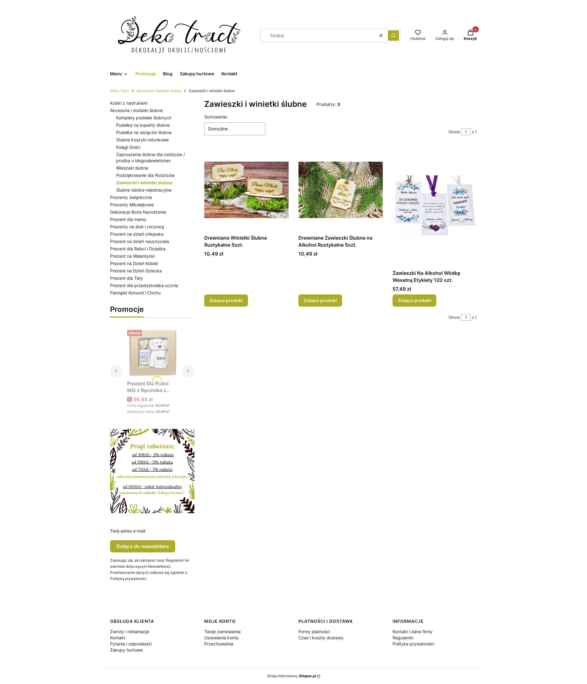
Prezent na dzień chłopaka (137, 234)
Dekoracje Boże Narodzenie (138, 212)
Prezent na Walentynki (132, 256)
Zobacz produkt (226, 300)
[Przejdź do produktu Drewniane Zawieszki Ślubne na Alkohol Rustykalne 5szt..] (340, 190)
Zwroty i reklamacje (129, 631)
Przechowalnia (218, 643)
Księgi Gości (128, 147)
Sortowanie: (216, 116)
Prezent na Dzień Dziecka (136, 270)
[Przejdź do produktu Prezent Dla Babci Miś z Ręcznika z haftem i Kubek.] (152, 352)
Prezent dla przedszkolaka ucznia (144, 285)
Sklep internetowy (291, 676)
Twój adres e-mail (127, 530)
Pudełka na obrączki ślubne (144, 132)
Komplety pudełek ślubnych (144, 117)
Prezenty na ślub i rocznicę (137, 226)
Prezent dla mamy (128, 219)
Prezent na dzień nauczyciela (139, 241)
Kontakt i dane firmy (413, 631)
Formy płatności (314, 631)
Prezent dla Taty (126, 278)
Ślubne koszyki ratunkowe (142, 139)
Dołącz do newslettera (142, 546)
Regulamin (403, 637)
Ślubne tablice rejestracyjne (144, 189)
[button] (393, 35)
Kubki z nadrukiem (128, 103)
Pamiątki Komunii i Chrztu (135, 292)
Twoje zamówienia (222, 631)
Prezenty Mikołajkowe (132, 204)
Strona (454, 131)
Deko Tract (119, 90)
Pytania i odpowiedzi (131, 643)
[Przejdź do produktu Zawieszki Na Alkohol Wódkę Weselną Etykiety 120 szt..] (435, 207)
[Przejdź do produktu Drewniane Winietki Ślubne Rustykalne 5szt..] (246, 190)
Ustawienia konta (221, 637)
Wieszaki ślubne (132, 167)
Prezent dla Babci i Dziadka (137, 248)
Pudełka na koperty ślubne (143, 125)
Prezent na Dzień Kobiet (134, 263)
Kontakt (117, 637)
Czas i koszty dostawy (321, 637)
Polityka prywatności (413, 643)
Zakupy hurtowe (126, 649)
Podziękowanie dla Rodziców (145, 175)
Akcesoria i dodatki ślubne (158, 90)
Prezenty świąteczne (131, 197)
